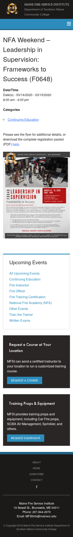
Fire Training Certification (27, 296)
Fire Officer (17, 291)
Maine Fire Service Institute (46, 9)
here (16, 144)
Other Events (18, 308)
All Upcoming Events (24, 273)
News (36, 468)
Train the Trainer (21, 314)
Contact (36, 480)
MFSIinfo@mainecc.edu (41, 516)
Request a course (24, 380)
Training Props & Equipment (32, 403)
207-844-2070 (41, 512)
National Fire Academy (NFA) (30, 302)
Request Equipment (25, 438)
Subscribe (36, 474)
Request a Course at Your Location (30, 347)
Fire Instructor (19, 285)
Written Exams (19, 320)
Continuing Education (23, 119)
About (36, 462)
